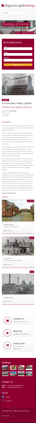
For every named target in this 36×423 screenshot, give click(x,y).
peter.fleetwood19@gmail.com (15, 385)
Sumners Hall (7, 258)
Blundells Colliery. (8, 297)
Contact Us (18, 318)
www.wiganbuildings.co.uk (14, 387)
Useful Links (19, 343)
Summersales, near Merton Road (13, 260)
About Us (17, 331)
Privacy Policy (5, 416)
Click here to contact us (20, 321)
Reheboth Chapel (8, 224)
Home (17, 33)
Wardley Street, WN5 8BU (11, 226)
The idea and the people (20, 334)
